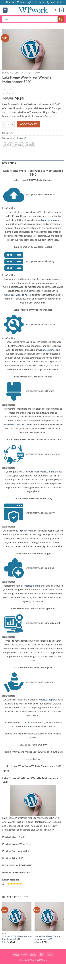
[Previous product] (11, 91)
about (26, 726)
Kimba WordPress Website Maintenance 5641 (47, 937)
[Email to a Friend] (21, 144)
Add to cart (28, 124)
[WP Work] (33, 10)
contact (27, 722)
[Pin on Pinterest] (27, 144)
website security (21, 530)
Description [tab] (9, 163)
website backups (47, 219)
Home (5, 72)
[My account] (55, 10)
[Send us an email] (13, 2)
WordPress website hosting (18, 294)
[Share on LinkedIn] (32, 144)
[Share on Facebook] (10, 144)
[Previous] (2, 925)
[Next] (63, 925)
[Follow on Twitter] (10, 2)
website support (47, 699)
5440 (37, 72)
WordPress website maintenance (44, 471)
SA (22, 72)
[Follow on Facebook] (4, 2)
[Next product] (5, 91)
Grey (29, 72)
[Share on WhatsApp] (5, 144)
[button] (5, 10)
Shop (15, 72)
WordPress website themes (18, 424)
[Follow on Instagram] (7, 2)
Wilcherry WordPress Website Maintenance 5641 (16, 937)
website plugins (32, 585)
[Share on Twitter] (16, 144)
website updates (47, 349)
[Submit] (61, 19)
